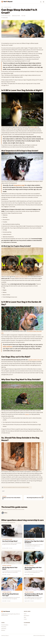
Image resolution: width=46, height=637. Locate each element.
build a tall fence (7, 346)
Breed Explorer (26, 615)
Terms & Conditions (4, 624)
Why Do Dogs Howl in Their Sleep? (9, 568)
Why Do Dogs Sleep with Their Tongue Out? (33, 568)
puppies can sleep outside (21, 276)
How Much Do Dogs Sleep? (10, 541)
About (25, 617)
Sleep (3, 491)
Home (2, 7)
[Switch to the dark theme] (41, 2)
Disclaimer (3, 630)
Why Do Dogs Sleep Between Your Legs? (10, 594)
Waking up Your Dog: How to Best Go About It (34, 541)
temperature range (19, 185)
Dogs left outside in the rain (34, 359)
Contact (25, 619)
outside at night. (33, 127)
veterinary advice (5, 17)
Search (25, 613)
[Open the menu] (43, 2)
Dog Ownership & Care (7, 7)
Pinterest (25, 624)
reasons (27, 414)
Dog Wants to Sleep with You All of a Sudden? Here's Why (34, 594)
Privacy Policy (3, 626)
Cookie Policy (3, 628)
